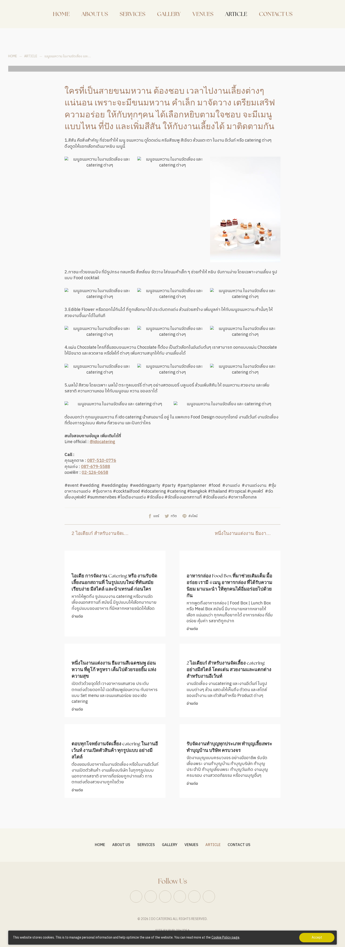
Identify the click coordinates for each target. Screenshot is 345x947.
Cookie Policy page (225, 937)
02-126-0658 (95, 473)
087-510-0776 (101, 461)
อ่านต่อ (77, 616)
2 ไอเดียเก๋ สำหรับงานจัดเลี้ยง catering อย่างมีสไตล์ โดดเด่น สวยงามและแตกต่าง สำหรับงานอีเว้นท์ (101, 533)
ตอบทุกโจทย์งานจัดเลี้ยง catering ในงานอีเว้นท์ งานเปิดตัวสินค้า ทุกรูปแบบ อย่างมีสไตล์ (115, 751)
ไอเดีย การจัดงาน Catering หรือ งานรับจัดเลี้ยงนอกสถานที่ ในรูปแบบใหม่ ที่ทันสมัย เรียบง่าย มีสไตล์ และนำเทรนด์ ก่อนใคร (114, 583)
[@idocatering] (317, 14)
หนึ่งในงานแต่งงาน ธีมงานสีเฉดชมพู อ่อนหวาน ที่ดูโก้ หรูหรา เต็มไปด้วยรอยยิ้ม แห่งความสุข (244, 533)
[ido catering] (15, 14)
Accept (317, 937)
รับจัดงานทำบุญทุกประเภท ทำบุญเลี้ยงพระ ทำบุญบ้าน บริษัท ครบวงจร (229, 747)
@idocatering (102, 442)
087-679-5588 (95, 467)
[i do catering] (326, 14)
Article (30, 56)
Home (12, 56)
